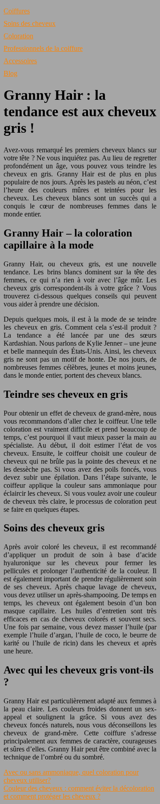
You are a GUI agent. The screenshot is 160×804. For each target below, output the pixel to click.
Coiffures (17, 11)
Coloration (18, 36)
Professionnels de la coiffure (43, 48)
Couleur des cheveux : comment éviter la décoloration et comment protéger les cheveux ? (79, 792)
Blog (10, 73)
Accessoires (20, 61)
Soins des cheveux (30, 23)
